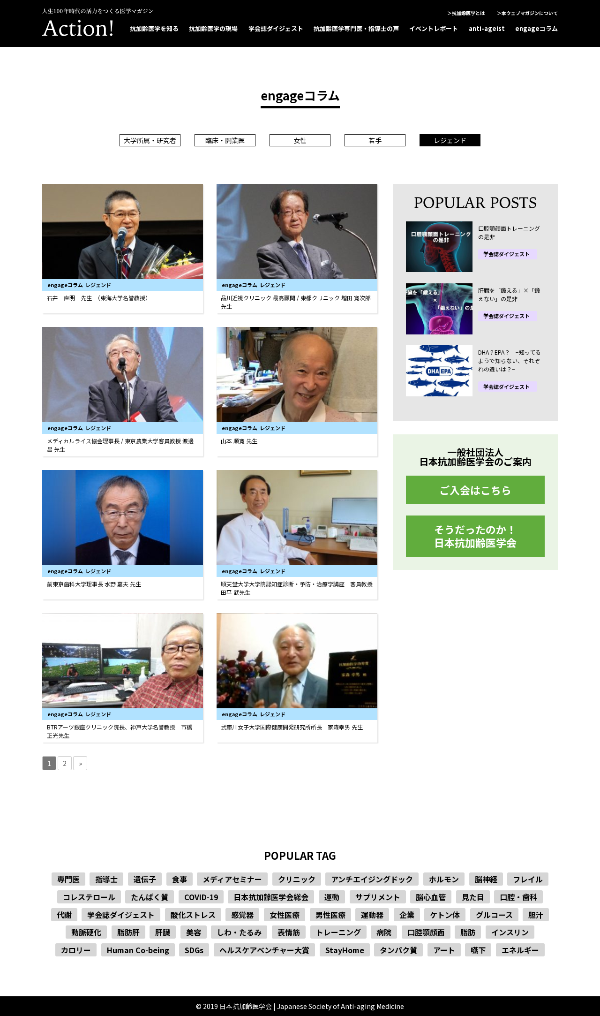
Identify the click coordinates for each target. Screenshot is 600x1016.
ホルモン (444, 879)
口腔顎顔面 (426, 932)
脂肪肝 (128, 932)
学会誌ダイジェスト (275, 28)
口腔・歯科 (518, 896)
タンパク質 (398, 949)
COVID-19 (201, 896)
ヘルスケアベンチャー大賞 (264, 949)
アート (444, 949)
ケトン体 (445, 914)
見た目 (473, 896)
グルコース (494, 914)
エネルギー (520, 949)
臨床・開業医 (225, 140)
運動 (331, 896)
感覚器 (242, 914)
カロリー (76, 949)
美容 (193, 932)
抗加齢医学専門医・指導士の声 (356, 28)
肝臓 (162, 932)
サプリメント (377, 896)
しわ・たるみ (239, 932)
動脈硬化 (86, 932)
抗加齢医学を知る (154, 28)
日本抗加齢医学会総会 (270, 896)
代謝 (64, 914)
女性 (300, 140)
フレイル (528, 879)
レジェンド (450, 140)
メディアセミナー (232, 879)
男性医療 (330, 914)
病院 (383, 932)
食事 (179, 879)
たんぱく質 (149, 896)
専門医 (68, 879)
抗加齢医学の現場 (213, 28)
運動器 (372, 914)
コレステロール (89, 896)
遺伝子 (145, 879)
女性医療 (285, 914)
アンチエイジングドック (372, 879)
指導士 (106, 879)
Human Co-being (138, 949)
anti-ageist (487, 28)
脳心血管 (431, 896)
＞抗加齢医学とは (466, 12)
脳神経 (486, 879)
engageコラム (536, 28)
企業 (406, 914)
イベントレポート (433, 28)
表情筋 (289, 932)
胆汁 (535, 914)
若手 (375, 140)
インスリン (510, 932)
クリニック (296, 879)
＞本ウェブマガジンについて (527, 12)
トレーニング (338, 932)
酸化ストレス (193, 914)
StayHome (344, 949)
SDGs (194, 949)
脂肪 (467, 932)
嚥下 (478, 949)
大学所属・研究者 (150, 140)
